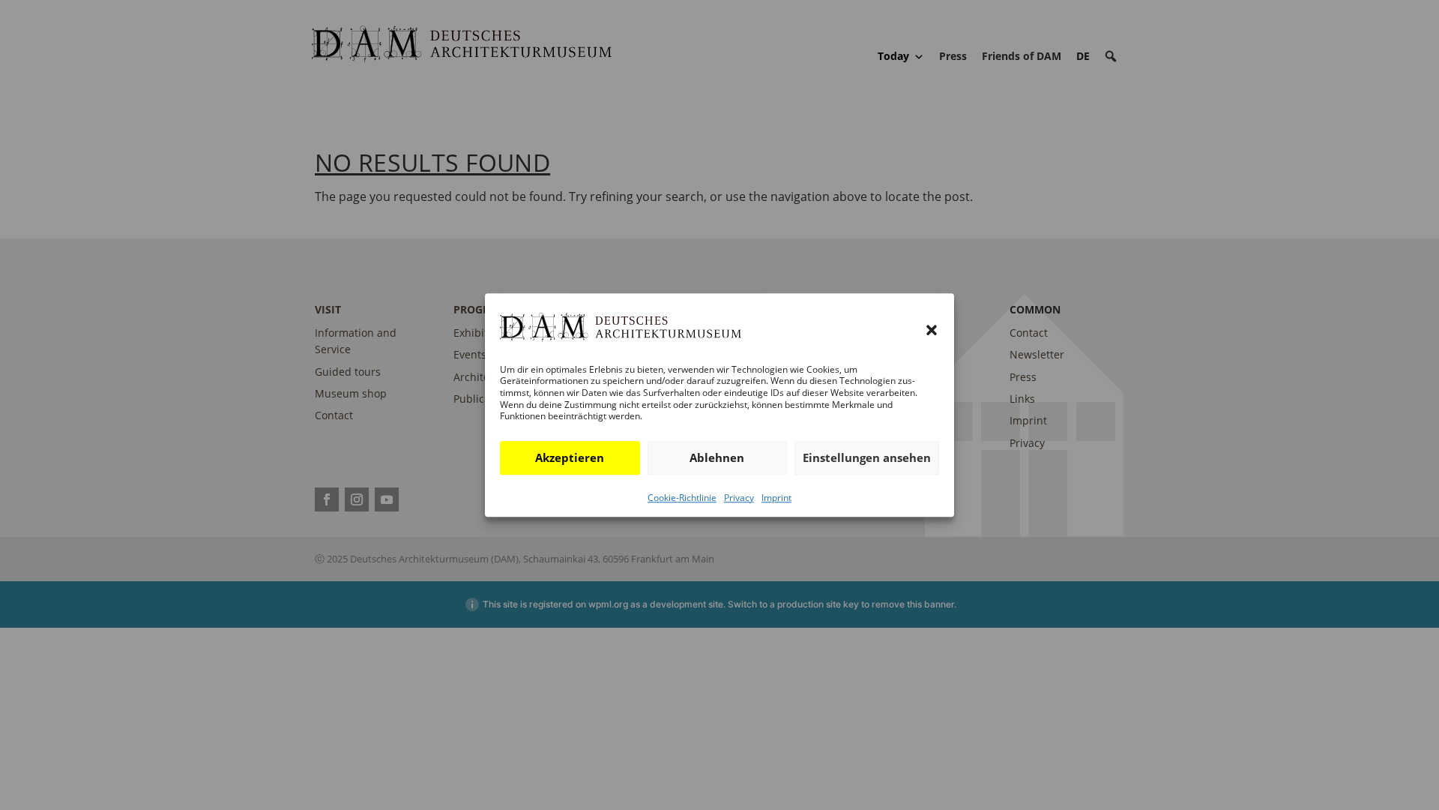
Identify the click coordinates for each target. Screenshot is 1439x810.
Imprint (776, 497)
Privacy (739, 497)
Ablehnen (717, 457)
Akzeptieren (569, 457)
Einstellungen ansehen (867, 457)
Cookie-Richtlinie (682, 497)
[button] (931, 330)
